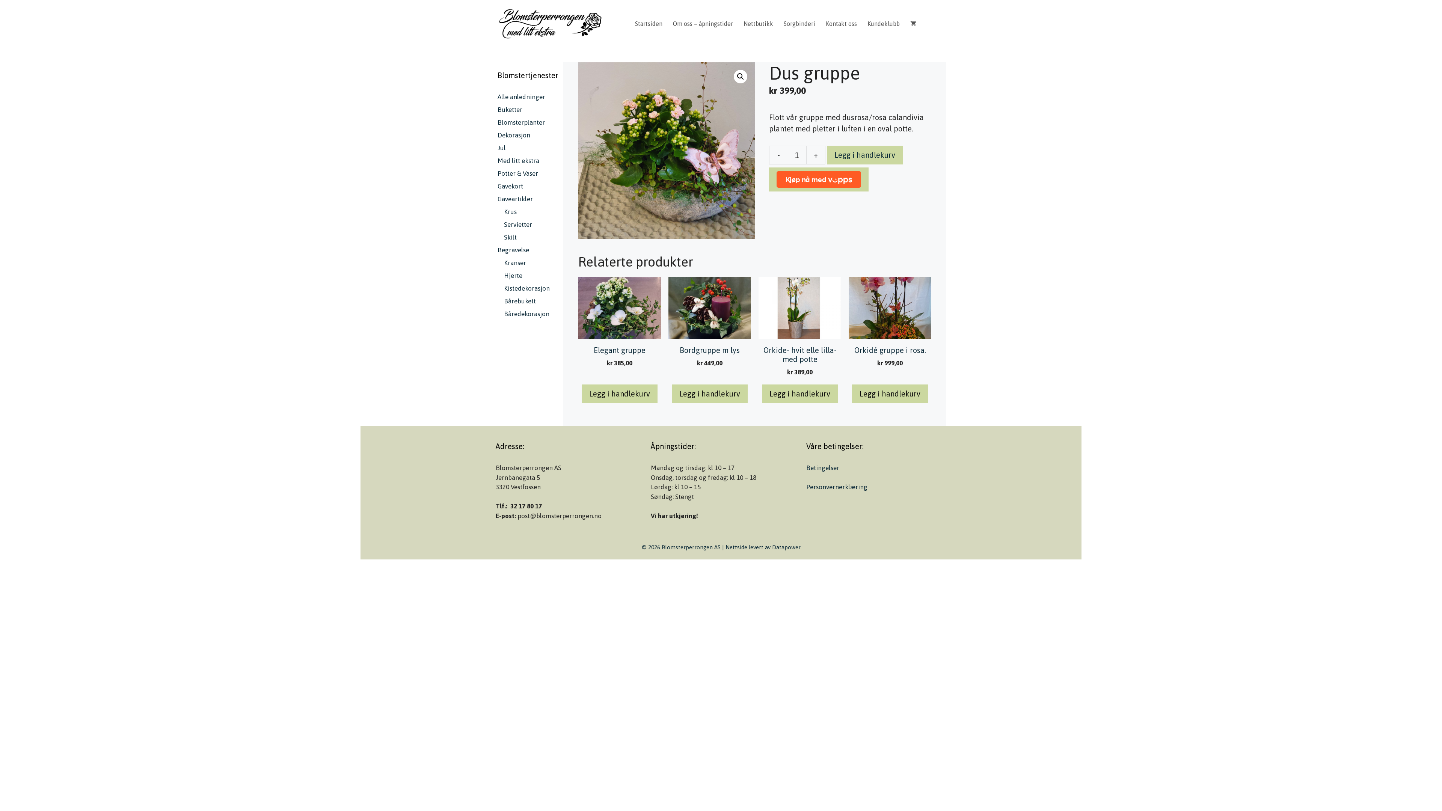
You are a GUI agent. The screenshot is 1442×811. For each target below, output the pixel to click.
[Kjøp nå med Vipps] (819, 179)
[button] (740, 76)
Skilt (510, 237)
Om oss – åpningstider (703, 23)
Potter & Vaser (518, 173)
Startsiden (648, 23)
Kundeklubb (883, 23)
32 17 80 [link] (522, 506)
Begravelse (513, 250)
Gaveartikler (515, 199)
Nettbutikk (758, 23)
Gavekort (510, 186)
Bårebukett (520, 301)
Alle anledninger (521, 97)
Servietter (518, 224)
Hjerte (513, 275)
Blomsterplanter (521, 122)
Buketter (510, 109)
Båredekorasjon (526, 314)
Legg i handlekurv (864, 155)
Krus (510, 212)
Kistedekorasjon (527, 288)
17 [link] (538, 506)
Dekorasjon (514, 135)
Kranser (515, 263)
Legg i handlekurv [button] (619, 393)
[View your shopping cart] (913, 23)
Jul (502, 148)
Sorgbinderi (799, 23)
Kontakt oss (841, 23)
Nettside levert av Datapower (763, 547)
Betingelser (822, 468)
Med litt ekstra (518, 160)
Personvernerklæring (836, 487)
